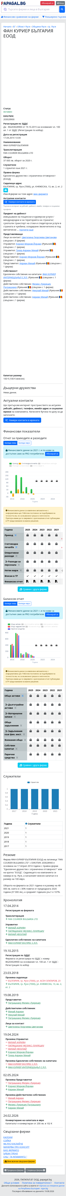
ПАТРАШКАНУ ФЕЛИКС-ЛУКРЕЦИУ (26, 931)
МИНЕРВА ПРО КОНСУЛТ (16, 1147)
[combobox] (30, 9)
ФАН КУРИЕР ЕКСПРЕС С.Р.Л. (23, 942)
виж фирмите (40, 193)
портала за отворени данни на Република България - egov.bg (41, 1187)
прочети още (26, 229)
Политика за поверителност (37, 1182)
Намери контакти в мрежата (21, 202)
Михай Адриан (16, 1011)
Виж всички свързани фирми (21, 1161)
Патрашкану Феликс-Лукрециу (24, 1002)
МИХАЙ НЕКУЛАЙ (17, 934)
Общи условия (11, 1182)
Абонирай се (47, 3)
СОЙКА (7, 1140)
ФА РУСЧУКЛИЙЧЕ (13, 1143)
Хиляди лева (10, 443)
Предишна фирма (14, 1170)
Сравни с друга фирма (34, 589)
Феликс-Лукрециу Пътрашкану (24, 1104)
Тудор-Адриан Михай (27, 250)
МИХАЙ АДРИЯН (16, 927)
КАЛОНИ (8, 1137)
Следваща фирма (35, 1170)
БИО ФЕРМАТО (11, 1150)
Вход (61, 3)
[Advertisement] (33, 73)
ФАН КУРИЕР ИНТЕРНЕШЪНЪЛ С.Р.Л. (27, 1067)
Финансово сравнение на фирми (21, 16)
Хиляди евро (24, 443)
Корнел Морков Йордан (28, 243)
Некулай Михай (40, 290)
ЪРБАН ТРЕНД (10, 1153)
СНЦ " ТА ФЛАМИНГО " (15, 1156)
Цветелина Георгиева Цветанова (39, 237)
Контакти (59, 1182)
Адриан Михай (27, 263)
